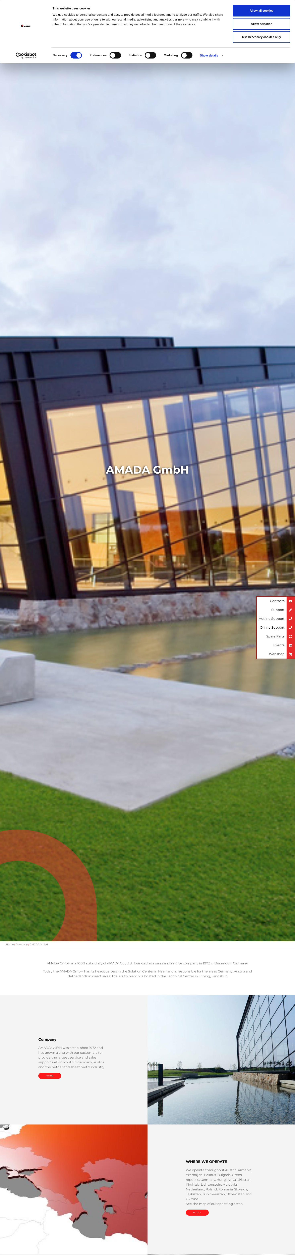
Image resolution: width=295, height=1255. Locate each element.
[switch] (115, 55)
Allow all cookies (261, 10)
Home (10, 944)
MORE (50, 1075)
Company (22, 944)
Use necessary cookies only (261, 37)
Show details (209, 55)
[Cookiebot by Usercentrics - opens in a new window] (26, 55)
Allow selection (261, 24)
